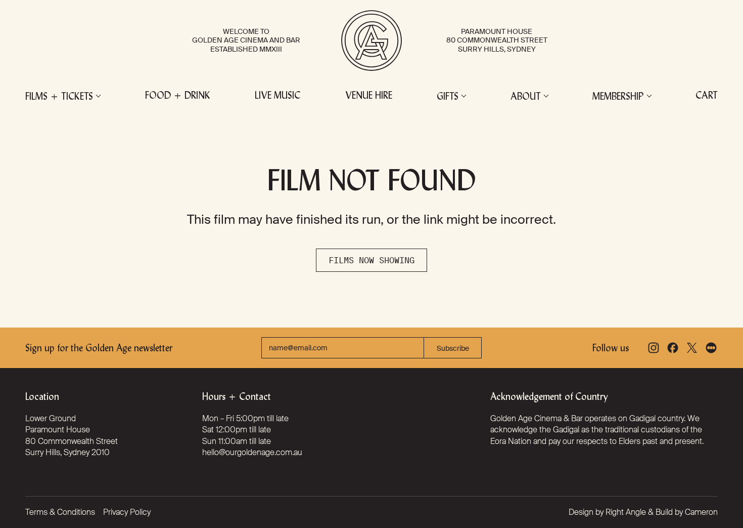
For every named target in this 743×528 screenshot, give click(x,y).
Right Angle (626, 512)
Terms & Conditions (60, 512)
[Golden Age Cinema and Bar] (371, 40)
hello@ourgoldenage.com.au (252, 452)
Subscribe (453, 348)
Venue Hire (368, 96)
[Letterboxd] (711, 348)
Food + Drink (177, 96)
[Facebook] (673, 348)
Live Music (277, 96)
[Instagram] (653, 348)
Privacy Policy (127, 512)
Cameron (701, 512)
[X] (692, 348)
